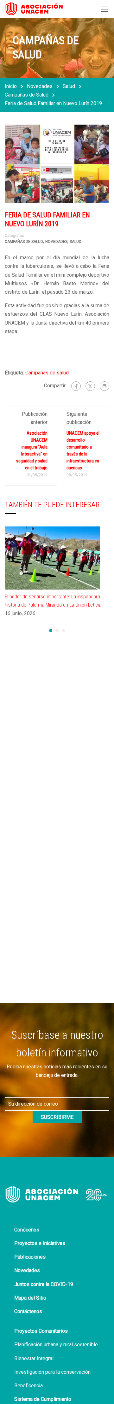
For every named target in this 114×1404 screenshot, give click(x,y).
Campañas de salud (47, 373)
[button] (50, 630)
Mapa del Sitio (30, 1298)
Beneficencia (28, 1386)
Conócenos (26, 1230)
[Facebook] (76, 386)
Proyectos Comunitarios (41, 1331)
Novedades (40, 86)
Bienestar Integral (34, 1358)
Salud (69, 86)
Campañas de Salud (26, 95)
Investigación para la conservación (52, 1372)
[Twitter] (90, 386)
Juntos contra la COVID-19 (43, 1284)
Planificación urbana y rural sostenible (56, 1345)
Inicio (11, 86)
